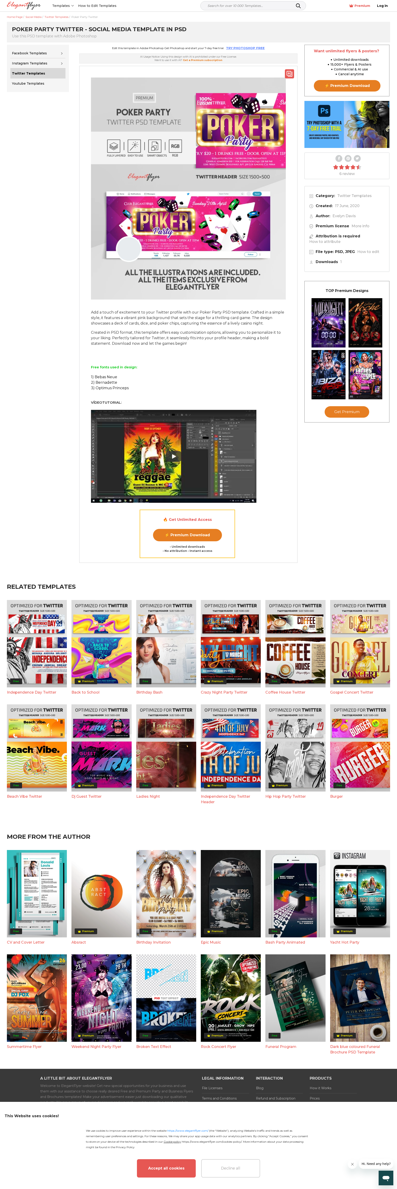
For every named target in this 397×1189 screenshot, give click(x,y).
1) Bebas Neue (104, 377)
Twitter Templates (354, 196)
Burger (336, 796)
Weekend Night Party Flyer (96, 1047)
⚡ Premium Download (187, 535)
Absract (78, 942)
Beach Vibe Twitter (24, 796)
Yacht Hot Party (344, 942)
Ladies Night (148, 796)
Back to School (85, 692)
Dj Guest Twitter (86, 796)
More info (360, 226)
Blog (260, 1088)
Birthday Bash (149, 692)
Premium (362, 6)
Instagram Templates (29, 63)
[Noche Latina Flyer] (366, 322)
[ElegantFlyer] (24, 6)
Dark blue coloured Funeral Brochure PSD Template (355, 1049)
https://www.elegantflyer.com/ (187, 1130)
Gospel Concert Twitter (351, 692)
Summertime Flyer (24, 1047)
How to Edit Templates (97, 6)
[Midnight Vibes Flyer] (329, 322)
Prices (315, 1098)
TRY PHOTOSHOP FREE (245, 48)
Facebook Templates (29, 53)
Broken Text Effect (153, 1047)
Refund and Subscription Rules (275, 1101)
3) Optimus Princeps (110, 388)
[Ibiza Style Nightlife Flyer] (329, 374)
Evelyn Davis (344, 216)
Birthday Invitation (153, 942)
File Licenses (212, 1088)
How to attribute (324, 241)
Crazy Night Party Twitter (224, 692)
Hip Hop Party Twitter (285, 796)
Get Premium (347, 412)
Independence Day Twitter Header (225, 799)
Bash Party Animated (285, 942)
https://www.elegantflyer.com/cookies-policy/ (212, 1141)
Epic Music (211, 942)
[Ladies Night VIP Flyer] (366, 374)
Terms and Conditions (219, 1098)
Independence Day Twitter (31, 692)
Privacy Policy (125, 1147)
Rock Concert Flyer (218, 1047)
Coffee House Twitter (285, 692)
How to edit (368, 252)
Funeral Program (280, 1047)
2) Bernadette (104, 382)
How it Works (320, 1088)
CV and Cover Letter (26, 942)
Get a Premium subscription (202, 60)
